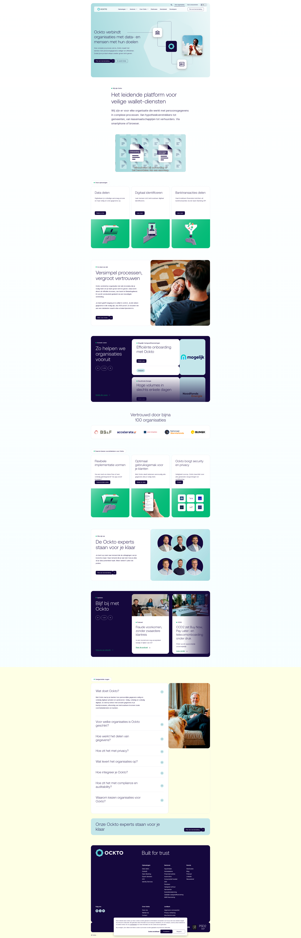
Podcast (189, 874)
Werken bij (145, 912)
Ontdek (179, 482)
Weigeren (179, 931)
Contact (144, 915)
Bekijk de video (141, 482)
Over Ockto (143, 9)
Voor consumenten (192, 4)
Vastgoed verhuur (170, 887)
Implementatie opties (102, 482)
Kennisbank (163, 9)
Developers (173, 9)
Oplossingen (122, 9)
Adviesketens (168, 871)
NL (204, 5)
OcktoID (144, 871)
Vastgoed (140, 370)
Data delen (145, 869)
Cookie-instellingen (153, 931)
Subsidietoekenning (170, 892)
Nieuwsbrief (190, 879)
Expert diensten (147, 876)
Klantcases (154, 9)
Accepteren (166, 931)
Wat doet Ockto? (107, 691)
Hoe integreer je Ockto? (112, 772)
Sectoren (132, 9)
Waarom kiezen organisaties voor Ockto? (118, 799)
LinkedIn (189, 876)
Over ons (145, 910)
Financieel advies (169, 874)
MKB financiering (169, 897)
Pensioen (167, 884)
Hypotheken (168, 869)
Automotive (168, 876)
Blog (187, 871)
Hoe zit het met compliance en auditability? (117, 785)
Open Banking (146, 874)
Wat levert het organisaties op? (117, 761)
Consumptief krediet (170, 879)
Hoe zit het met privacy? (112, 751)
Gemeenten (168, 889)
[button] (98, 368)
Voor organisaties (179, 4)
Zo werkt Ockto (121, 61)
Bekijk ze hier (100, 213)
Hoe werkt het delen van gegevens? (112, 738)
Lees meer (140, 213)
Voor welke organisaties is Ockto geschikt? (118, 723)
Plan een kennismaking (195, 9)
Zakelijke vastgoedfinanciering (173, 894)
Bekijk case (141, 361)
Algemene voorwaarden (172, 910)
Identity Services (147, 881)
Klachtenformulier (170, 915)
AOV (165, 881)
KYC (143, 879)
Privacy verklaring (170, 912)
